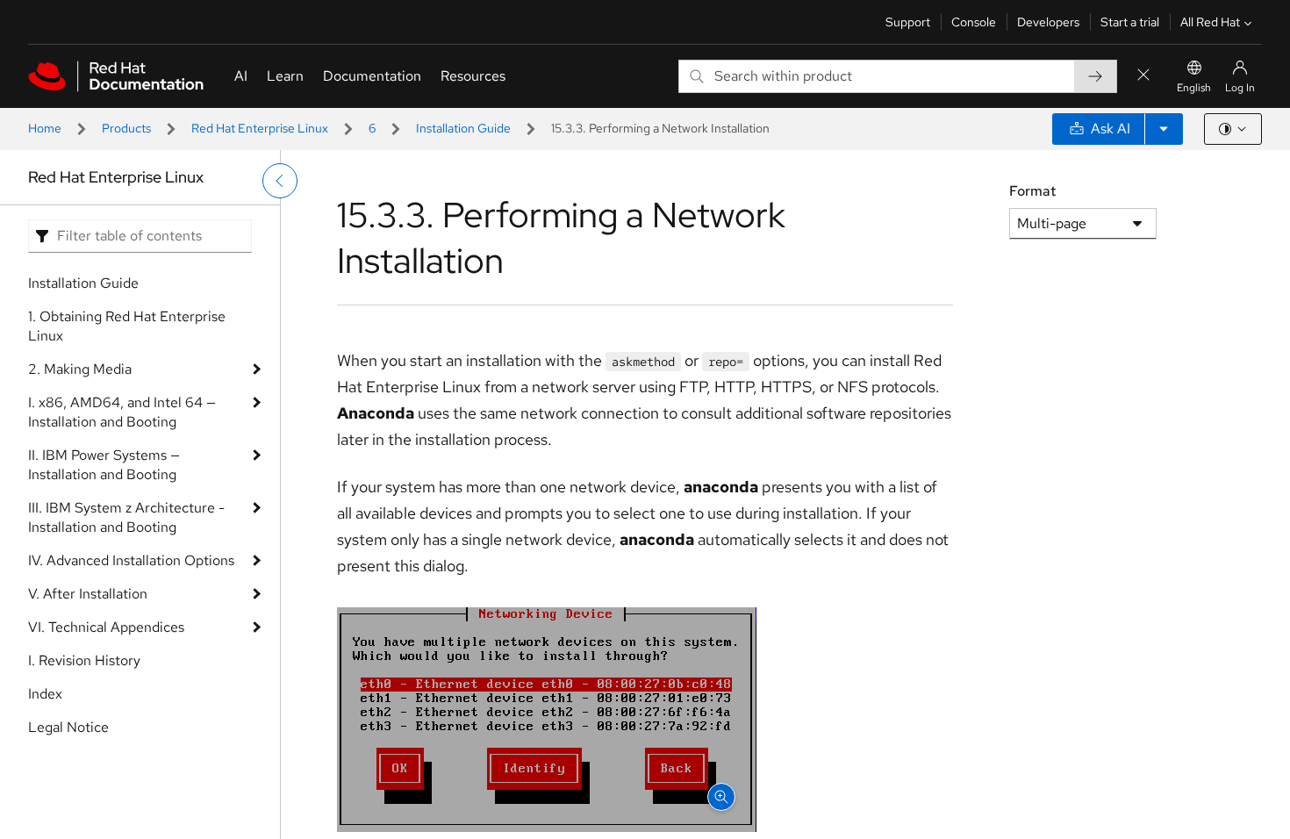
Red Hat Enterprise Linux (259, 128)
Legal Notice (68, 727)
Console (973, 22)
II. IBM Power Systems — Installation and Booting (104, 465)
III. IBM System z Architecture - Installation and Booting (126, 517)
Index (45, 694)
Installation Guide (463, 128)
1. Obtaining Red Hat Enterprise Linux (127, 326)
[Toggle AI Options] (1163, 129)
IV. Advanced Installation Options (131, 560)
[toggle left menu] (279, 180)
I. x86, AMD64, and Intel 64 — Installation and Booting (122, 412)
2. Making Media (80, 369)
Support (907, 22)
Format (1032, 191)
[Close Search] (1143, 76)
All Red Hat (1210, 22)
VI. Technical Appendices (106, 627)
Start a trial (1129, 22)
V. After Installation (87, 593)
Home (44, 128)
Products (126, 128)
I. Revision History (84, 660)
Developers (1048, 22)
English (1194, 88)
